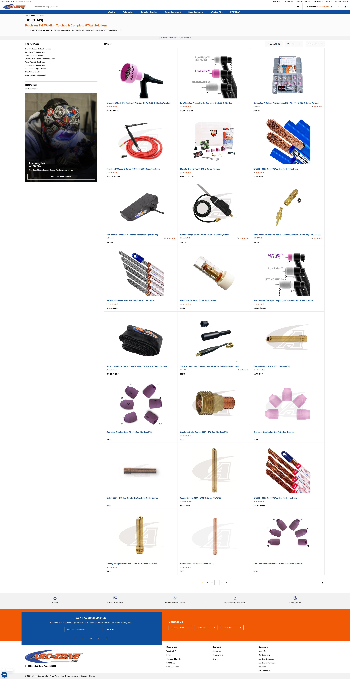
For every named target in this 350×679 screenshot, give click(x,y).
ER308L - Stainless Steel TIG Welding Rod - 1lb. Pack (130, 300)
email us (227, 628)
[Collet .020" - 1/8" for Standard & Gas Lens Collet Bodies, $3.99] (141, 470)
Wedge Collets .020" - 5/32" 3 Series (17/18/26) (200, 498)
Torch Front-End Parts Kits (34, 52)
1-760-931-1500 (323, 7)
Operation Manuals (173, 659)
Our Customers (264, 655)
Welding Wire (217, 12)
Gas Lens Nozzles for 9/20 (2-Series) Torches (274, 432)
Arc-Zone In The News (267, 663)
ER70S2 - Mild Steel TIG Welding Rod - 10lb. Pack (276, 169)
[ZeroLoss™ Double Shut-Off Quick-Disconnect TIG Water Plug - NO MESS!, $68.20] (287, 207)
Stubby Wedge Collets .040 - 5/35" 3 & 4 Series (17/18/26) (132, 564)
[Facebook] (82, 638)
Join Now (110, 629)
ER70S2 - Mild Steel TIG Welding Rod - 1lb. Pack (275, 498)
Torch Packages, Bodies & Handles (38, 49)
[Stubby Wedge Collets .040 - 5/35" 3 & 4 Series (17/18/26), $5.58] (141, 536)
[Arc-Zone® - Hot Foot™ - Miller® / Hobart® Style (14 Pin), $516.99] (141, 207)
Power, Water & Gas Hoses (35, 62)
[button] (55, 599)
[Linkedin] (98, 638)
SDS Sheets (170, 663)
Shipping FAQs (217, 655)
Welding (111, 12)
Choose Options (140, 96)
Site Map (92, 676)
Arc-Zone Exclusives (266, 659)
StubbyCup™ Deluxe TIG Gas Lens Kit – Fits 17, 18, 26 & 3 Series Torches (286, 103)
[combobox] (166, 6)
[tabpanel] (61, 137)
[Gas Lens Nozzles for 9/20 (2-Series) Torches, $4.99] (287, 404)
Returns (215, 659)
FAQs (168, 655)
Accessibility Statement (80, 676)
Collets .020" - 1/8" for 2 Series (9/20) (196, 564)
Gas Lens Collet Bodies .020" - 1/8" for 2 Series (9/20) (204, 432)
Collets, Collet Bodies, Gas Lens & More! (40, 59)
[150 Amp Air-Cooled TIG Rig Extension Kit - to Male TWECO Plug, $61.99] (214, 339)
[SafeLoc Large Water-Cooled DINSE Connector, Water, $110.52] (214, 207)
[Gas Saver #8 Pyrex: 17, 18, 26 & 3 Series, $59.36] (214, 273)
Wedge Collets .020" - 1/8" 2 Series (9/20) (272, 366)
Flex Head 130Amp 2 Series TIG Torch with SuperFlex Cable (133, 169)
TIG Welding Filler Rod (33, 72)
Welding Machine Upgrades (35, 75)
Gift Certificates (264, 671)
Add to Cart (287, 96)
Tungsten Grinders (149, 12)
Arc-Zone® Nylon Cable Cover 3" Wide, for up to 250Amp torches (137, 366)
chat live (202, 628)
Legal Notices (65, 676)
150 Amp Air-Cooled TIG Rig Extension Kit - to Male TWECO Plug (209, 366)
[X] (106, 638)
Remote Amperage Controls (35, 69)
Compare (272, 44)
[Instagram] (74, 638)
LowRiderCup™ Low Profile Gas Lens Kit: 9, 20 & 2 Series (206, 103)
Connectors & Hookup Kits (35, 65)
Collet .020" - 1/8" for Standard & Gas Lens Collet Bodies (132, 498)
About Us (262, 651)
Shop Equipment (195, 12)
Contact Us (216, 651)
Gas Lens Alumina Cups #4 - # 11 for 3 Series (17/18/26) (278, 564)
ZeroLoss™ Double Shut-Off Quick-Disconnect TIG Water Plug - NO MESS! (287, 235)
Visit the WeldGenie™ (61, 177)
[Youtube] (90, 638)
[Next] (322, 582)
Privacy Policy (54, 676)
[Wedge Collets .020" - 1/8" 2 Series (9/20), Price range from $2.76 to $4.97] (287, 339)
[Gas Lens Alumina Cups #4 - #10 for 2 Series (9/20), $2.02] (141, 404)
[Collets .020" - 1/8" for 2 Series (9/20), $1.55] (214, 536)
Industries (262, 667)
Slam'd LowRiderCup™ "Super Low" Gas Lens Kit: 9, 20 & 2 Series (283, 300)
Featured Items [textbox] (312, 44)
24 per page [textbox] (291, 44)
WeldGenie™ (171, 651)
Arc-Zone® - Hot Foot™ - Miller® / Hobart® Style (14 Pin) (132, 235)
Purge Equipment (173, 12)
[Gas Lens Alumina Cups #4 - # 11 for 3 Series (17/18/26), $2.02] (287, 536)
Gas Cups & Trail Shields (34, 55)
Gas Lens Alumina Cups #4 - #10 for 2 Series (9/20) (129, 432)
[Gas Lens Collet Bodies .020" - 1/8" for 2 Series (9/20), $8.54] (214, 404)
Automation (128, 12)
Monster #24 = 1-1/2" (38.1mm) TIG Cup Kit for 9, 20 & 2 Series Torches (138, 103)
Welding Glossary (172, 667)
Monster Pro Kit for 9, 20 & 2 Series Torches (200, 169)
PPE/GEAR (235, 12)
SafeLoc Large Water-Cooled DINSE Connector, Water (204, 235)
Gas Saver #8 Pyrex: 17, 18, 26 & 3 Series (198, 300)
